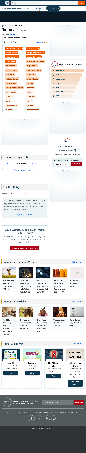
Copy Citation (25, 214)
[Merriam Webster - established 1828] (7, 3)
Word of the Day (67, 146)
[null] (75, 150)
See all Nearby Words (24, 170)
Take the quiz (75, 383)
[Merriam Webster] (67, 141)
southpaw (66, 150)
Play (11, 373)
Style (4, 193)
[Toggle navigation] (2, 3)
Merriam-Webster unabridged (24, 248)
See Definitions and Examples (67, 154)
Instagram (54, 418)
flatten (35, 163)
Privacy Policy (60, 412)
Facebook (32, 418)
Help (9, 412)
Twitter (39, 418)
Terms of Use (73, 412)
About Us (17, 412)
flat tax (12, 34)
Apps (25, 412)
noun (23, 30)
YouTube (47, 418)
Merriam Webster (7, 402)
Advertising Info (36, 412)
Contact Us (48, 412)
